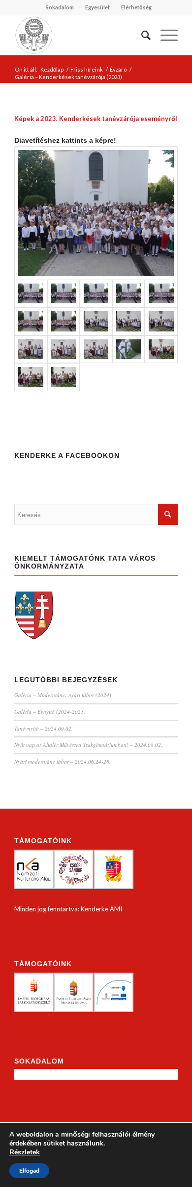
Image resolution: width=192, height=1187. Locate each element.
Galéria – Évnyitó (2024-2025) (50, 711)
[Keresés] (141, 35)
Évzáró (118, 69)
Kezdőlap (52, 69)
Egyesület (97, 7)
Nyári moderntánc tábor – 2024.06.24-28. (62, 761)
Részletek (24, 1152)
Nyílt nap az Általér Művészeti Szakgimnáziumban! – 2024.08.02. (88, 744)
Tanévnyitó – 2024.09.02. (43, 728)
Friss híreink (86, 69)
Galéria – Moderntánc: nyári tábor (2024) (62, 694)
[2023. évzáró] (96, 213)
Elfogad (29, 1171)
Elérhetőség (136, 7)
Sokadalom (60, 7)
